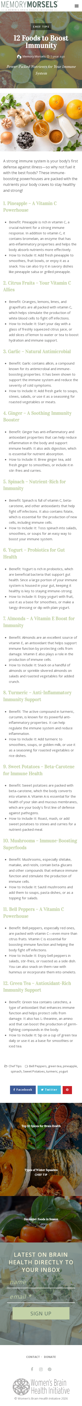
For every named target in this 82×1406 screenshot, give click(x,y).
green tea (55, 1066)
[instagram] (40, 1369)
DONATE (50, 1357)
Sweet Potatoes (34, 1071)
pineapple (70, 1066)
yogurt (63, 1071)
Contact (33, 1357)
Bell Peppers (38, 1066)
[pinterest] (49, 1369)
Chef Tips (41, 26)
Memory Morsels (34, 56)
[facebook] (32, 1369)
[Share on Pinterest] (67, 1090)
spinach (16, 1071)
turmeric (52, 1071)
